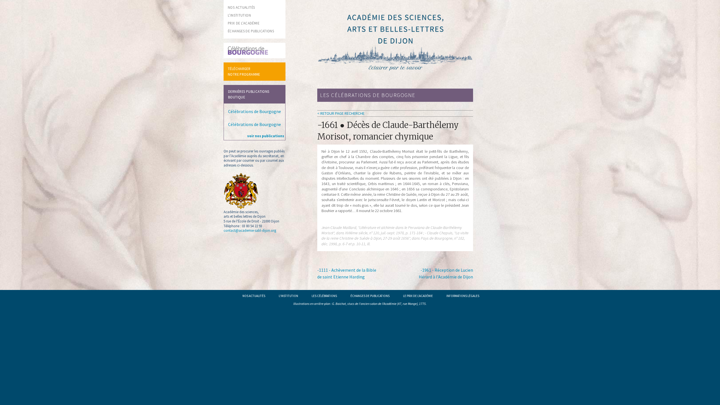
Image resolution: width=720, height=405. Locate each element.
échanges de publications (251, 31)
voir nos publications (265, 136)
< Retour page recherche (340, 113)
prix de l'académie (243, 23)
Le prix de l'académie (418, 296)
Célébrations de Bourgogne (254, 111)
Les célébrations (324, 296)
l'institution (239, 15)
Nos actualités (253, 296)
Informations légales (462, 296)
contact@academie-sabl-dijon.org (250, 230)
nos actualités (241, 7)
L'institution (288, 296)
